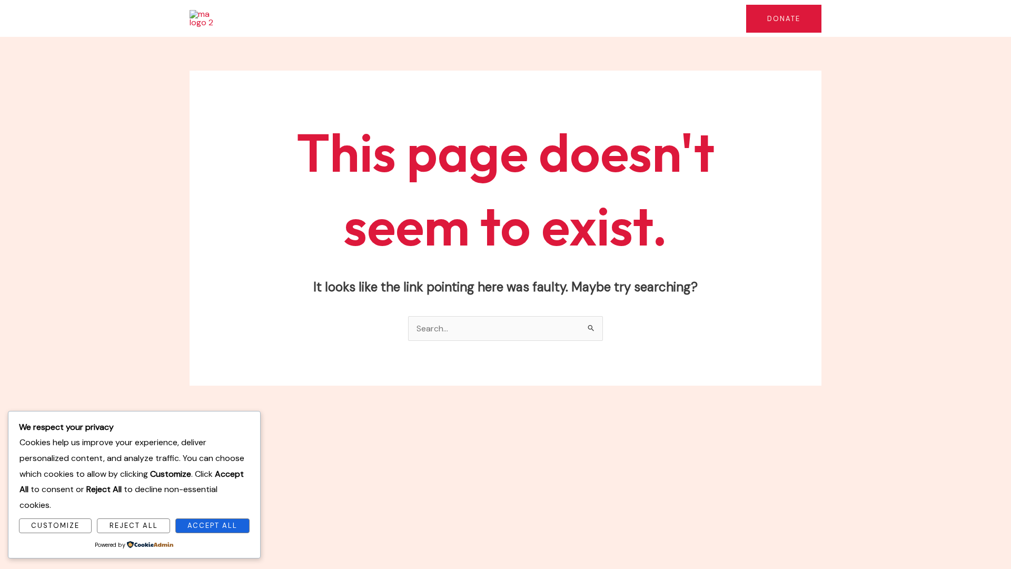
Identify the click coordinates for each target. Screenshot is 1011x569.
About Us (373, 18)
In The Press (581, 18)
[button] (466, 18)
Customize (55, 525)
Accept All (212, 525)
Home (327, 18)
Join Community (652, 18)
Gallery (713, 18)
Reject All (134, 525)
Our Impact (509, 18)
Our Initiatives (434, 18)
